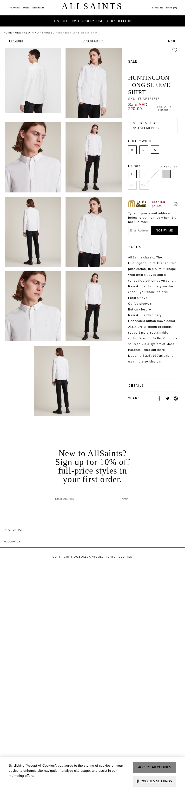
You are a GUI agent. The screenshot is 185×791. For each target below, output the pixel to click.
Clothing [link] (31, 32)
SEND (125, 499)
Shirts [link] (47, 32)
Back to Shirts (93, 41)
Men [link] (18, 32)
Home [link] (8, 32)
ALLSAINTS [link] (92, 6)
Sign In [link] (157, 7)
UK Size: (135, 166)
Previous (16, 41)
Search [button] (38, 7)
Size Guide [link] (169, 167)
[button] (154, 781)
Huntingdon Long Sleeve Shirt (149, 85)
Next (171, 41)
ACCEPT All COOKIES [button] (154, 767)
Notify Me (164, 230)
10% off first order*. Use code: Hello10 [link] (92, 21)
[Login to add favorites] (174, 50)
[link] (14, 7)
